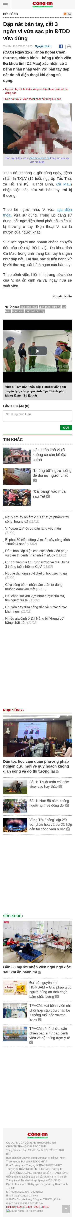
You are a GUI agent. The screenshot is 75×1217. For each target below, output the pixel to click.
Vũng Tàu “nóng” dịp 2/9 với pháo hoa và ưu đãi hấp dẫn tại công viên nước (50, 824)
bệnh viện (18, 311)
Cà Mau (63, 184)
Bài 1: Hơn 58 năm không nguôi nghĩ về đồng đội (49, 803)
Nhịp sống (13, 710)
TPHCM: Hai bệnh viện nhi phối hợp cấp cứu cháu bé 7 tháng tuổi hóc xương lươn (50, 1012)
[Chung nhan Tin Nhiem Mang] (24, 1210)
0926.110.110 (24, 1206)
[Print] (69, 46)
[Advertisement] (37, 668)
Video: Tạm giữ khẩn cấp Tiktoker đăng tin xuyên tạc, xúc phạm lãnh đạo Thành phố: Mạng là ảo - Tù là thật (35, 391)
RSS (68, 14)
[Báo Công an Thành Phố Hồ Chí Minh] (42, 4)
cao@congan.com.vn (26, 1195)
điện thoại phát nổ (39, 158)
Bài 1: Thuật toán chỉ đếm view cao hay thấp (49, 784)
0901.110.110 (41, 1206)
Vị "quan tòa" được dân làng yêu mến (33, 528)
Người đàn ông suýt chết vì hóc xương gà (36, 573)
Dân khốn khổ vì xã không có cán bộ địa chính (49, 455)
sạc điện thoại (29, 306)
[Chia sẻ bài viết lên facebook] (61, 46)
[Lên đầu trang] (66, 1209)
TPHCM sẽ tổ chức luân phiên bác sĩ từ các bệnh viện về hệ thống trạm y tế (49, 1033)
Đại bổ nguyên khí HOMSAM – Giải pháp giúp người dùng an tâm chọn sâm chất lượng (50, 990)
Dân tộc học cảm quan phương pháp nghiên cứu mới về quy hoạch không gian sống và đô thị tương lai (36, 766)
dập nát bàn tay (35, 311)
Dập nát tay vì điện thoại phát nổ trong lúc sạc (33, 99)
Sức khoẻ (12, 916)
